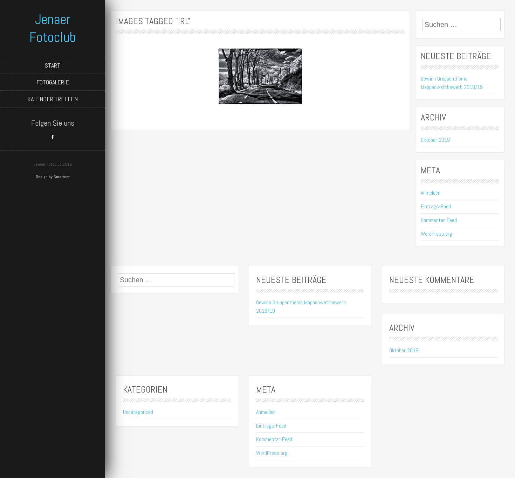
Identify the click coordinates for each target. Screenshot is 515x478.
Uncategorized (138, 412)
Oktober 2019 (435, 140)
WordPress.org (436, 233)
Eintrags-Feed (436, 206)
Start (52, 65)
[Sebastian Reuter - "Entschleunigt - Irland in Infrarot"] (260, 76)
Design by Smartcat (53, 177)
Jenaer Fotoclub (52, 28)
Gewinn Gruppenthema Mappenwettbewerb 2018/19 (452, 83)
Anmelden (430, 192)
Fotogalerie (52, 82)
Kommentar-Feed (439, 220)
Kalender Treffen (52, 99)
